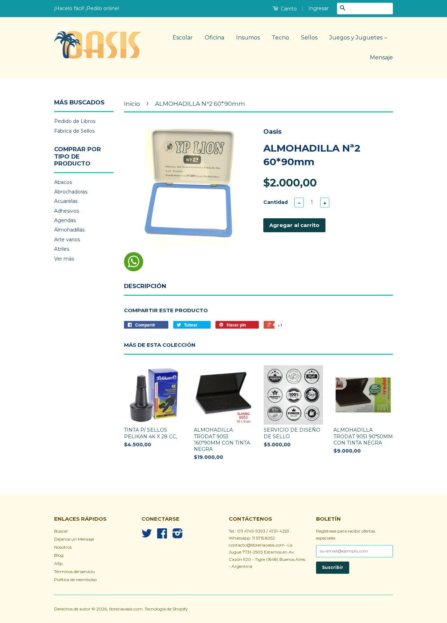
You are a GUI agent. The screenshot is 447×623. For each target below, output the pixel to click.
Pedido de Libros (74, 121)
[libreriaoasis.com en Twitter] (146, 535)
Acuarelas (66, 201)
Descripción (145, 286)
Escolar (183, 37)
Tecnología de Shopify (166, 608)
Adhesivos (66, 211)
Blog (59, 555)
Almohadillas (69, 230)
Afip (58, 563)
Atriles (61, 249)
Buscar (61, 531)
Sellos (309, 37)
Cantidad (275, 202)
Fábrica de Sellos (74, 131)
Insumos (248, 37)
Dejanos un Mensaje (74, 539)
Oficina (214, 37)
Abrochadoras (70, 192)
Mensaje (381, 57)
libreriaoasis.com (125, 608)
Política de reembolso (75, 579)
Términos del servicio (74, 571)
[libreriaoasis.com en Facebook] (162, 535)
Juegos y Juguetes (356, 37)
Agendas (65, 220)
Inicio (132, 103)
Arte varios (67, 239)
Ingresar (318, 8)
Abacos (63, 182)
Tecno (280, 37)
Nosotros (63, 547)
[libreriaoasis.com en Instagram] (177, 535)
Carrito (288, 9)
